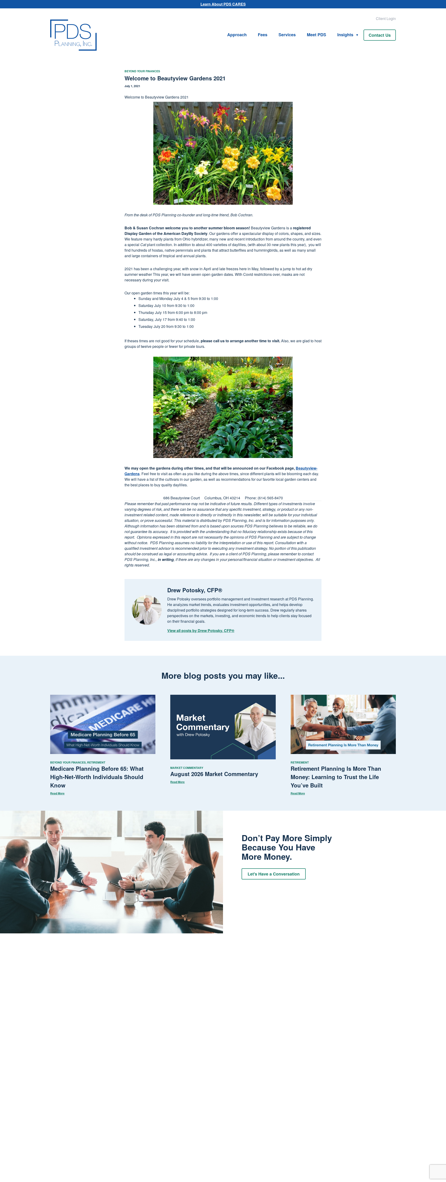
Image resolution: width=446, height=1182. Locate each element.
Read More (57, 793)
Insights (345, 35)
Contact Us (380, 35)
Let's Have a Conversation (274, 874)
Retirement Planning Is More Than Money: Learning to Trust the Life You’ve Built (336, 776)
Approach (237, 35)
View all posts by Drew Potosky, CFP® (200, 630)
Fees (262, 35)
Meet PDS (316, 35)
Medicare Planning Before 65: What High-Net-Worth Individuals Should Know (97, 776)
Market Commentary (186, 768)
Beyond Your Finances (142, 71)
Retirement (96, 762)
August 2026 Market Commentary (214, 774)
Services (287, 35)
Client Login (386, 18)
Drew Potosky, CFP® (194, 590)
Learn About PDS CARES (223, 4)
